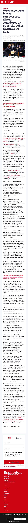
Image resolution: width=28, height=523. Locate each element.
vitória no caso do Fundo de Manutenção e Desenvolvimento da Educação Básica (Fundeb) (14, 139)
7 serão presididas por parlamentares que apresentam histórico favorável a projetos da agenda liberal (13, 84)
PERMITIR (20, 519)
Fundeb (11, 153)
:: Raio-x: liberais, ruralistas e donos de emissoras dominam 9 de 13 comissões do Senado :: (13, 104)
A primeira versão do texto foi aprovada (11, 145)
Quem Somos (6, 476)
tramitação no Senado (14, 170)
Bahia (5, 497)
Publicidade (7, 478)
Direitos (5, 489)
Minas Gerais (6, 504)
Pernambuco (6, 510)
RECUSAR (8, 519)
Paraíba (5, 506)
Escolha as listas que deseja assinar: (13, 452)
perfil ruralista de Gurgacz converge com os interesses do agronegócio (13, 419)
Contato (6, 480)
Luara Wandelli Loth (21, 40)
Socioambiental (7, 493)
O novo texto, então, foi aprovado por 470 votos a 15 (12, 176)
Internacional (7, 487)
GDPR (17, 515)
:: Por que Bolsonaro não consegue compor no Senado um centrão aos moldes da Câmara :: (13, 276)
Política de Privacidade (9, 481)
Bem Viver (6, 491)
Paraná (5, 508)
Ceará (5, 499)
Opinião (5, 495)
